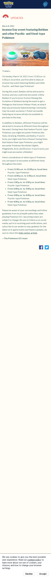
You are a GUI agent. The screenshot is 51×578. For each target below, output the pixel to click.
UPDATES (17, 17)
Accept (43, 574)
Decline (29, 574)
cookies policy (34, 560)
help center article (28, 233)
